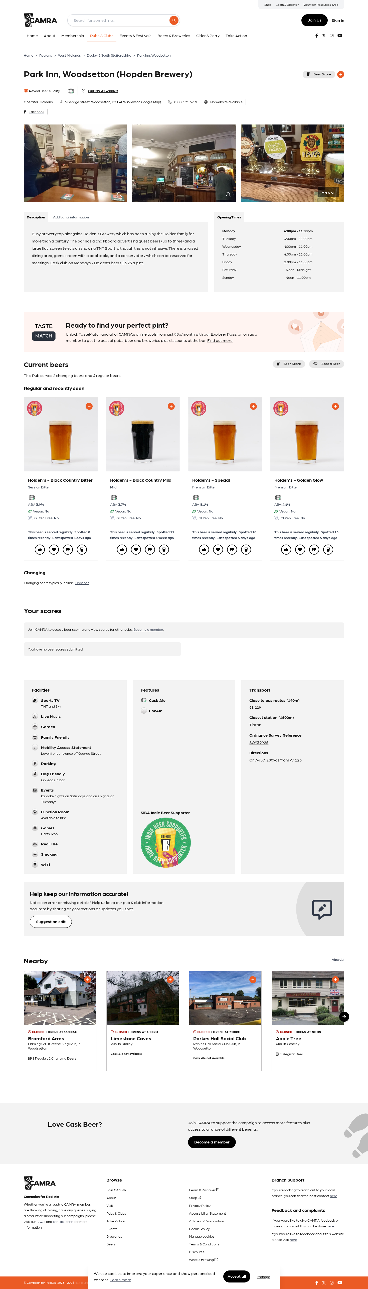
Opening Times (229, 217)
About (111, 1198)
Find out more (220, 340)
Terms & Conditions (204, 1244)
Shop (267, 4)
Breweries (114, 1236)
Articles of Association (206, 1221)
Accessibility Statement (207, 1213)
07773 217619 (185, 102)
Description (36, 217)
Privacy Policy (200, 1205)
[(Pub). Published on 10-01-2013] (143, 1021)
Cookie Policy (199, 1229)
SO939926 (258, 742)
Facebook (36, 111)
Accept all (237, 1276)
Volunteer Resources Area (320, 4)
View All (338, 959)
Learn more (120, 1279)
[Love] (54, 550)
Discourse (197, 1252)
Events (111, 1229)
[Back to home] (40, 20)
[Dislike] (68, 550)
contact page (63, 1221)
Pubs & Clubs (116, 1213)
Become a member (148, 629)
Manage (263, 1276)
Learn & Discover (287, 4)
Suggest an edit (51, 921)
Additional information (71, 217)
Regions (45, 55)
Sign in (338, 20)
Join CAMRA (116, 1190)
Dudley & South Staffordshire (109, 55)
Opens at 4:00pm (103, 91)
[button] (344, 1017)
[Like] (40, 550)
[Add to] (340, 74)
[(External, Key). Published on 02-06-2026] (60, 1021)
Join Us (314, 20)
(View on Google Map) (144, 102)
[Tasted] (82, 550)
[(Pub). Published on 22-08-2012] (308, 1021)
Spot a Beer (330, 363)
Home (28, 55)
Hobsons (82, 583)
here (333, 1196)
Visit (109, 1205)
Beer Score (322, 74)
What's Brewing (202, 1259)
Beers (111, 1244)
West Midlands (69, 55)
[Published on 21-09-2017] (225, 1021)
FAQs (41, 1221)
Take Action (115, 1221)
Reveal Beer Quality (44, 91)
